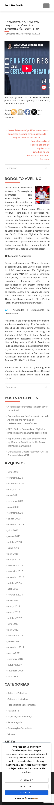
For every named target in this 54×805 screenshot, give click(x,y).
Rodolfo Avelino (14, 5)
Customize (26, 780)
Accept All (26, 792)
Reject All (26, 786)
